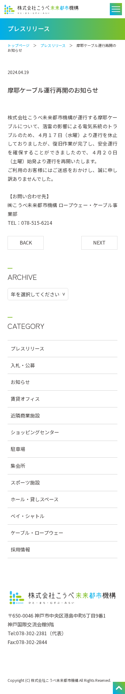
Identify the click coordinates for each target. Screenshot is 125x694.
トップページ (18, 45)
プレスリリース (53, 45)
